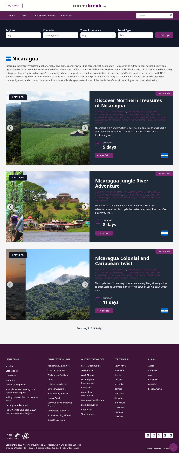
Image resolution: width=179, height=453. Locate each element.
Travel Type (124, 30)
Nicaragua (153, 111)
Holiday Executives (70, 448)
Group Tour (129, 120)
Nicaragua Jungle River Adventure (121, 183)
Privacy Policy (168, 449)
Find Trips (164, 35)
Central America (116, 111)
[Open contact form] (173, 447)
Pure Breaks (29, 448)
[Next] (85, 128)
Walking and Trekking (153, 117)
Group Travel (128, 278)
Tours (135, 117)
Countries (48, 30)
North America (136, 111)
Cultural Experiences (136, 114)
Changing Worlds (14, 448)
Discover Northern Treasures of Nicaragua (128, 103)
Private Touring (146, 120)
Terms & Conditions (153, 449)
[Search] (171, 15)
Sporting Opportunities (48, 448)
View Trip (104, 155)
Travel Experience (90, 30)
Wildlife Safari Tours (107, 120)
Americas (100, 111)
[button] (14, 5)
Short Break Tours (119, 117)
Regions (10, 30)
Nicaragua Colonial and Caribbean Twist (122, 261)
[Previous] (10, 128)
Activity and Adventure (108, 114)
